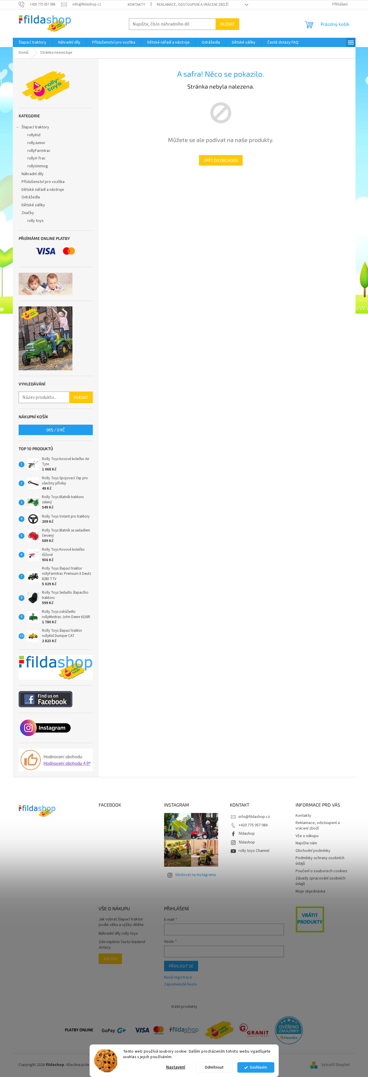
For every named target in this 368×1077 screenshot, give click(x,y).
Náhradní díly (33, 174)
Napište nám (306, 843)
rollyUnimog (37, 166)
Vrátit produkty (184, 1007)
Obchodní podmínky (313, 851)
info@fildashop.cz (254, 817)
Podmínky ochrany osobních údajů (320, 860)
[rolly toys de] (219, 1030)
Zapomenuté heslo (180, 984)
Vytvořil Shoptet (335, 1065)
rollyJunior (36, 143)
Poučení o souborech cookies (321, 871)
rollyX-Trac (36, 158)
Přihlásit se (181, 965)
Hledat (227, 23)
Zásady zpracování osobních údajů (320, 881)
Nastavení (175, 1067)
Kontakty (136, 4)
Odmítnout (214, 1067)
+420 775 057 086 (253, 825)
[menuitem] (32, 42)
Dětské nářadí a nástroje (43, 190)
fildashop (247, 834)
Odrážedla (31, 197)
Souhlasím (258, 1067)
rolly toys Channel (254, 851)
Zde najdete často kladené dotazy (122, 944)
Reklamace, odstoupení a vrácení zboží (192, 4)
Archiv (110, 958)
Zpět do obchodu (221, 160)
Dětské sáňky (33, 205)
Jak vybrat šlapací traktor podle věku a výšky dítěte (121, 922)
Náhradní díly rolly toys (118, 933)
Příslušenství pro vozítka (43, 182)
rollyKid (33, 135)
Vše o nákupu (307, 836)
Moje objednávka (310, 891)
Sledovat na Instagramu (195, 875)
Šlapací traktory (35, 127)
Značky (28, 213)
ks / (55, 429)
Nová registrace (178, 977)
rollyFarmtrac (39, 151)
